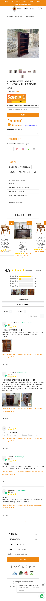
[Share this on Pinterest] (17, 149)
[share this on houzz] (28, 149)
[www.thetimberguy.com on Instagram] (22, 567)
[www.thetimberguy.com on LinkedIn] (30, 567)
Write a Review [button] (24, 299)
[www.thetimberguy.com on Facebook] (11, 567)
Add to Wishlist (15, 139)
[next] (37, 43)
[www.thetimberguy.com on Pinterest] (19, 567)
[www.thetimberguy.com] (23, 8)
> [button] (30, 521)
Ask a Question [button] (24, 304)
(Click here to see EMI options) (30, 125)
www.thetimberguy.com (16, 584)
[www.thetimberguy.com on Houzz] (26, 567)
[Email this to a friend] (34, 149)
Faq (35, 172)
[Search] (38, 8)
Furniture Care (24, 172)
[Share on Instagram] (22, 149)
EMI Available (16, 125)
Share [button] (6, 364)
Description (13, 162)
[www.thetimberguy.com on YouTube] (15, 567)
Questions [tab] (19, 311)
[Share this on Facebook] (11, 149)
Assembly (12, 172)
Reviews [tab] (5, 311)
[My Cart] (44, 8)
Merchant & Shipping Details (19, 167)
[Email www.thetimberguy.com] (34, 567)
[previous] (9, 43)
